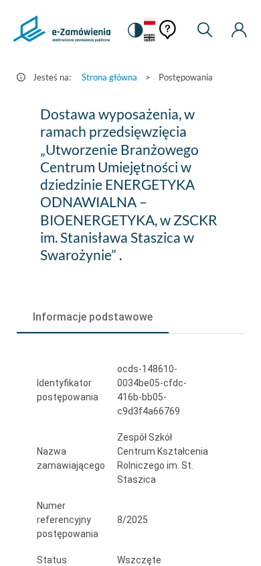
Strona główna (109, 77)
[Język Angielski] (149, 39)
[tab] (93, 317)
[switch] (135, 30)
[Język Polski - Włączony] (149, 22)
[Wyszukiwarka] (204, 30)
